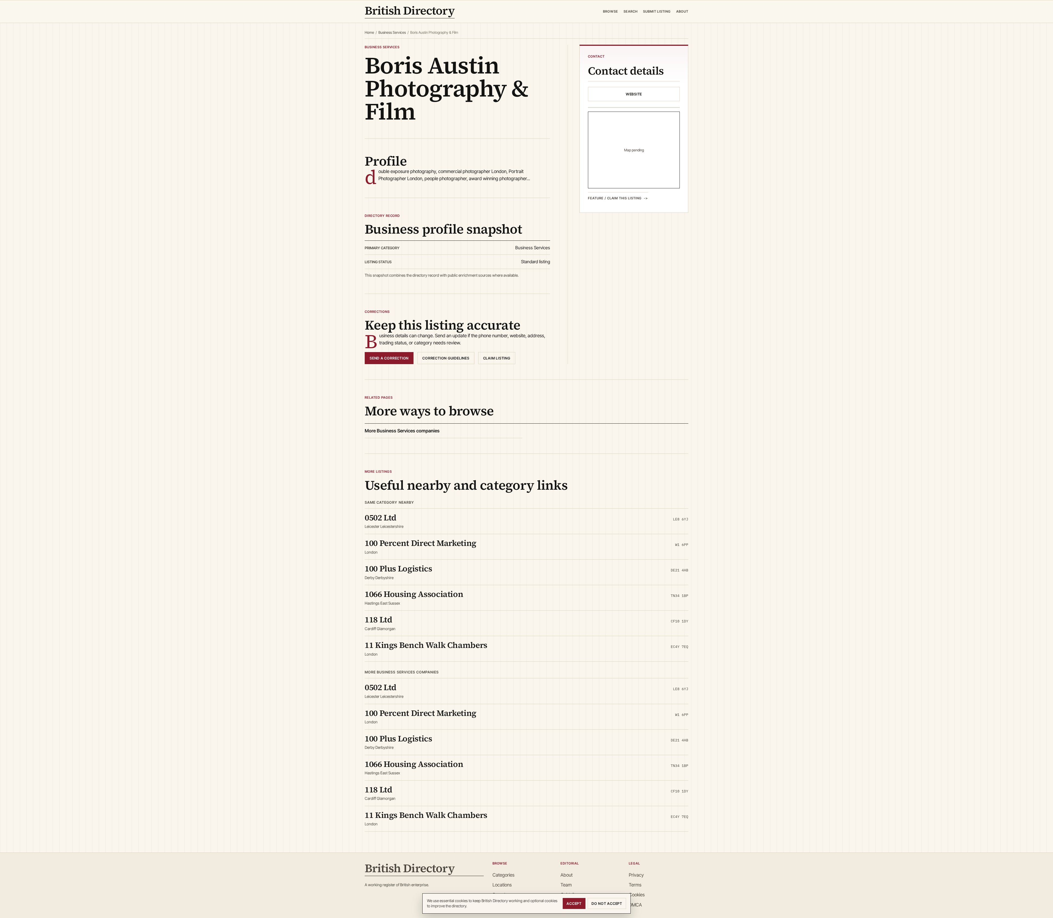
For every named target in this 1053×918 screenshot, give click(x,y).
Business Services (392, 32)
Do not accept (606, 903)
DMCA (635, 905)
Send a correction (389, 358)
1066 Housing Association (414, 594)
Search (631, 11)
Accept (574, 903)
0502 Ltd (381, 517)
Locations (502, 885)
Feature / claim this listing (615, 198)
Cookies (637, 894)
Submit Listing (657, 11)
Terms (635, 885)
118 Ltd (378, 619)
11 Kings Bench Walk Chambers (426, 645)
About (682, 11)
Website (634, 94)
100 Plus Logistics (398, 568)
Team (566, 885)
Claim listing (496, 358)
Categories (503, 875)
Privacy (636, 875)
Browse (610, 11)
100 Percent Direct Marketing (420, 543)
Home (369, 32)
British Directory (410, 11)
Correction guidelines (445, 358)
